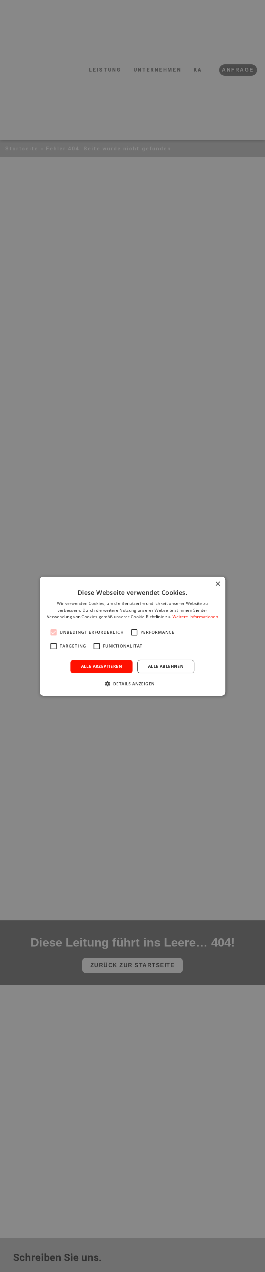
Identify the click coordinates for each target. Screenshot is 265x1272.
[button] (132, 683)
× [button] (217, 583)
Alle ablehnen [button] (166, 666)
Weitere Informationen (195, 617)
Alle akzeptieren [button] (101, 666)
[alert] (132, 636)
